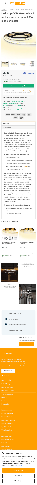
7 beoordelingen (12, 253)
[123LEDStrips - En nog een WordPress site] (19, 3)
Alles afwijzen (18, 481)
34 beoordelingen (30, 253)
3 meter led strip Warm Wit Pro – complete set (8, 243)
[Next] (32, 41)
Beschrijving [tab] (6, 123)
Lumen (26, 166)
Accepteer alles (18, 470)
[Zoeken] (5, 3)
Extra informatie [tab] (7, 127)
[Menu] (2, 3)
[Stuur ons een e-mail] (6, 376)
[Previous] (4, 41)
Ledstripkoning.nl (27, 91)
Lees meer (18, 465)
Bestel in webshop (17, 86)
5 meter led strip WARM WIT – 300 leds (27, 243)
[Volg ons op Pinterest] (8, 376)
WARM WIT (4, 9)
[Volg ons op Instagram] (4, 376)
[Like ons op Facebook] (2, 376)
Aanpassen (18, 475)
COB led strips (14, 9)
